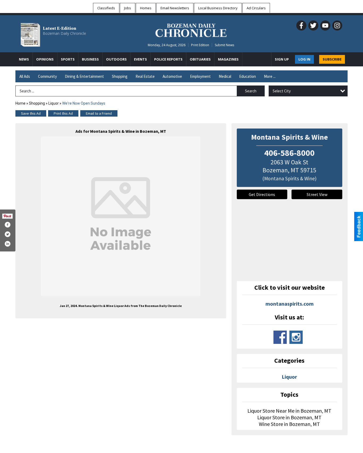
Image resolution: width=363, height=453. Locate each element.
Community (47, 76)
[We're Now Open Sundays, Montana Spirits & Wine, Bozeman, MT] (120, 216)
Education (247, 76)
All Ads (24, 76)
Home (20, 103)
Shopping (120, 76)
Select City (282, 90)
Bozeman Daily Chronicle (64, 33)
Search (250, 90)
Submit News (224, 45)
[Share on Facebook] (7, 224)
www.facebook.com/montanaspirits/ (280, 337)
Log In (304, 59)
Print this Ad (63, 113)
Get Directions (262, 194)
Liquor (53, 103)
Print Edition (200, 45)
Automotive (172, 76)
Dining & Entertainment (84, 76)
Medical (225, 76)
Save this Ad (31, 113)
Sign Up (282, 59)
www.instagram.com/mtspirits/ (296, 337)
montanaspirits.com (289, 303)
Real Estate (145, 76)
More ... (270, 76)
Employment (200, 76)
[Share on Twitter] (7, 234)
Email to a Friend (99, 113)
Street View (317, 194)
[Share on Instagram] (7, 243)
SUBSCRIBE (332, 59)
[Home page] (190, 29)
